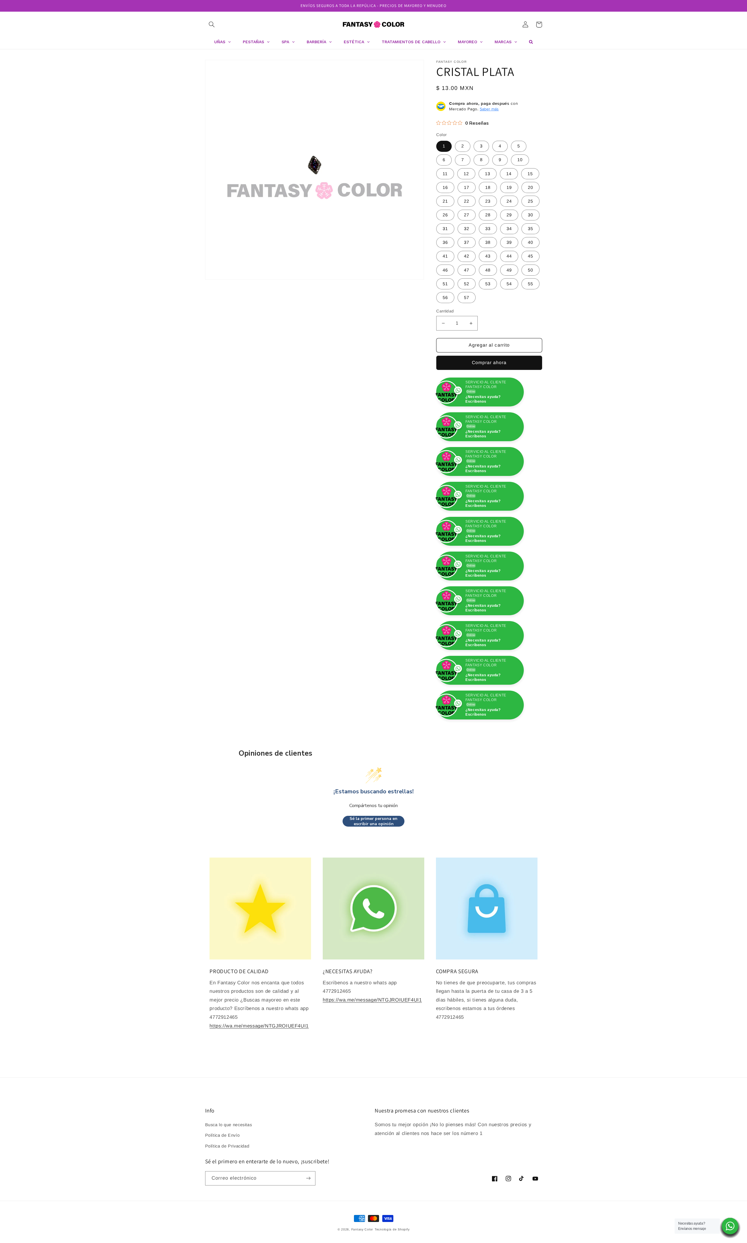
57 (466, 297)
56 (445, 297)
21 (445, 201)
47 (466, 270)
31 (445, 228)
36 (445, 242)
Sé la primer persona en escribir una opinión (373, 891)
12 (466, 173)
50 (530, 270)
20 (530, 187)
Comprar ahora (489, 362)
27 (466, 215)
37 (466, 242)
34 (509, 228)
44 (509, 256)
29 (509, 215)
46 (445, 270)
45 (530, 256)
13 (487, 173)
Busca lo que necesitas (228, 1194)
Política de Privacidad (227, 1215)
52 (466, 283)
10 (520, 159)
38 (488, 242)
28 (488, 215)
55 (530, 283)
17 (466, 187)
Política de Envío (222, 1205)
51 (445, 283)
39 (509, 242)
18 (488, 187)
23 (488, 201)
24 (509, 201)
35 (530, 228)
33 (488, 228)
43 (488, 256)
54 (509, 283)
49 (509, 270)
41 (445, 256)
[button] (212, 24)
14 (509, 173)
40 (530, 242)
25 (530, 201)
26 (445, 215)
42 (466, 256)
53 (488, 283)
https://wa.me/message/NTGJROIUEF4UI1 (259, 1095)
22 (466, 201)
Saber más (489, 109)
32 (466, 228)
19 (509, 187)
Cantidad (445, 311)
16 (445, 187)
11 (445, 173)
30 (530, 215)
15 (530, 173)
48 (488, 270)
